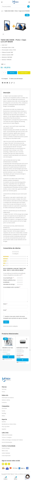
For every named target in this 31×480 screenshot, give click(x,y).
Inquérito (4, 429)
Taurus (3, 391)
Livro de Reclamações (7, 442)
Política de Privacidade (7, 435)
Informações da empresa (8, 397)
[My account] (29, 2)
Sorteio (3, 411)
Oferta (3, 415)
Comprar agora (24, 72)
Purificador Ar (19, 349)
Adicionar (12, 72)
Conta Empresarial (6, 455)
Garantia (4, 421)
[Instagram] (6, 464)
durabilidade (6, 282)
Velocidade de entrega (9, 284)
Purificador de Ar (20, 350)
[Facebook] (3, 464)
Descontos (4, 408)
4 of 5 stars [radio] (20, 277)
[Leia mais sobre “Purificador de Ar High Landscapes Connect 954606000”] (22, 359)
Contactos (4, 402)
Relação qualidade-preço (9, 280)
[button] (8, 356)
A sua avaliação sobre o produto (11, 287)
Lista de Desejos (6, 448)
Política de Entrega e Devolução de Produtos (12, 440)
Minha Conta (5, 450)
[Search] (28, 6)
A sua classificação (8, 278)
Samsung (4, 389)
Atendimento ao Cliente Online (9, 424)
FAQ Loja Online (5, 426)
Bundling (4, 413)
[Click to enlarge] (3, 34)
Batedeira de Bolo (6, 349)
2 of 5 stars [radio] (18, 277)
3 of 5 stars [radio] (19, 277)
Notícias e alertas (6, 400)
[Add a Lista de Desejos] (12, 339)
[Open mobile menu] (1, 2)
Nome (5, 304)
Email (5, 310)
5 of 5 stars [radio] (22, 277)
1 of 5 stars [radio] (17, 277)
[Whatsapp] (9, 464)
